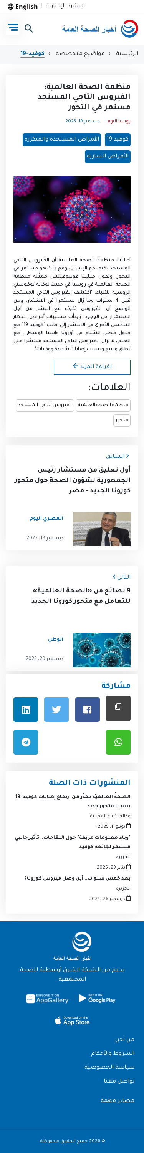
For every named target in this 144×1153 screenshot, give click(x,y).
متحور (122, 420)
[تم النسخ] (118, 708)
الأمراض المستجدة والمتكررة (62, 140)
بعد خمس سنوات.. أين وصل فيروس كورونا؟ (77, 879)
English (26, 6)
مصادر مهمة (117, 1101)
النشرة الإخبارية (64, 6)
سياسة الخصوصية (109, 1068)
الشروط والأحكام (112, 1054)
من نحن (124, 1040)
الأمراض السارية (108, 157)
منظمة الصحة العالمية (103, 405)
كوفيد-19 (32, 54)
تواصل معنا (119, 1082)
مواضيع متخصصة (79, 54)
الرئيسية (126, 54)
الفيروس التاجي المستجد (45, 405)
